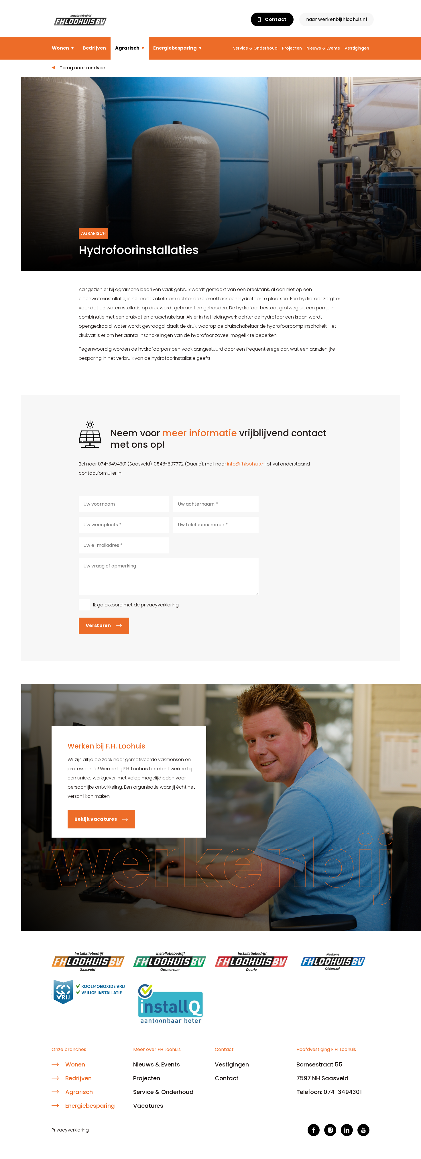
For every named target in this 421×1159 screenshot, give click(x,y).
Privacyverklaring (70, 1130)
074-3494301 (343, 1092)
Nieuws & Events (323, 48)
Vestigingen (357, 48)
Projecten (292, 48)
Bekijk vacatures (95, 819)
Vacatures (148, 1106)
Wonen (60, 48)
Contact (275, 19)
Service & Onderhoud (255, 48)
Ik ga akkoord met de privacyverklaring (136, 605)
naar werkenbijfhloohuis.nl (336, 19)
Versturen (98, 625)
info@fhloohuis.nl (246, 464)
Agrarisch (127, 48)
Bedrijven (94, 48)
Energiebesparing (175, 48)
